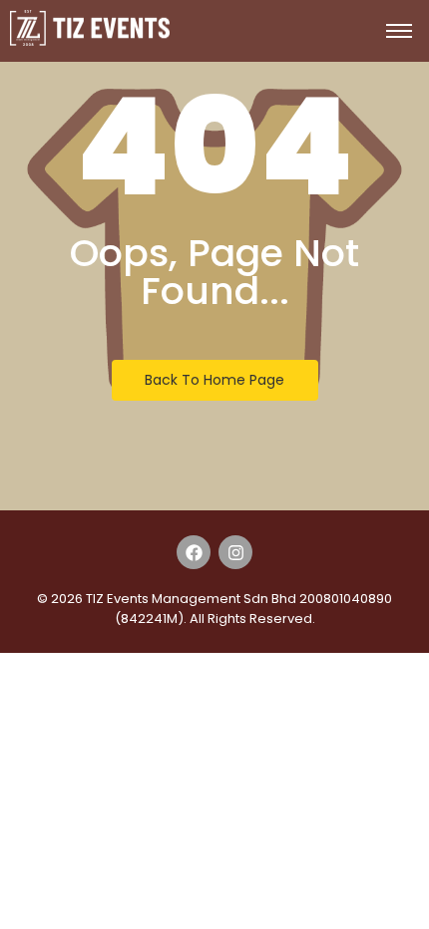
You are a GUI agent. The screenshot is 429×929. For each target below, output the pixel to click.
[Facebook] (194, 552)
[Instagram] (235, 552)
